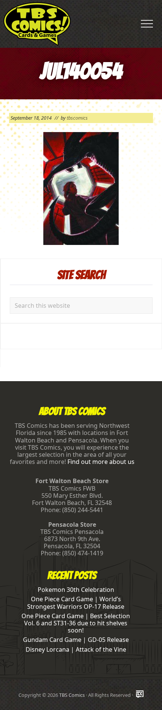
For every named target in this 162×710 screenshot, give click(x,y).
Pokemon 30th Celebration (76, 589)
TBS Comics (72, 695)
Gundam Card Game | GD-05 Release (76, 640)
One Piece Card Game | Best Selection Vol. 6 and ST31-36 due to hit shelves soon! (75, 623)
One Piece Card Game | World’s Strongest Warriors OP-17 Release (75, 602)
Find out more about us (100, 462)
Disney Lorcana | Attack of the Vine (76, 649)
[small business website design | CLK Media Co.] (140, 695)
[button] (147, 23)
